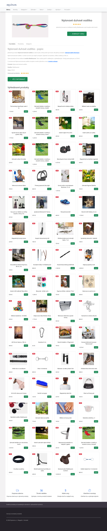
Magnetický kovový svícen (19, 238)
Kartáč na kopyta (42, 393)
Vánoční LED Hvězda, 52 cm (88, 212)
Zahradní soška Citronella (19, 159)
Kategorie (23, 9)
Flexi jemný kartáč (65, 212)
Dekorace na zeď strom (88, 291)
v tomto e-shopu (53, 61)
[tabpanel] (46, 61)
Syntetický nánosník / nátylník (89, 238)
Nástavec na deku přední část (65, 368)
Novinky (15, 9)
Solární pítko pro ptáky (89, 132)
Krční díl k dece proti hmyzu (18, 393)
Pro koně (66, 9)
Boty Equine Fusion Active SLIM (65, 159)
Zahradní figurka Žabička (89, 185)
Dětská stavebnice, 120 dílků (19, 316)
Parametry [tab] (21, 44)
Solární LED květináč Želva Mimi (19, 291)
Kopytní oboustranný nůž (42, 238)
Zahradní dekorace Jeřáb (42, 418)
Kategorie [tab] (29, 44)
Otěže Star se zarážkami (18, 368)
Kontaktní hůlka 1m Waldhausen (42, 265)
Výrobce (58, 9)
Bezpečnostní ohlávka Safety (65, 106)
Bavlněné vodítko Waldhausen (19, 417)
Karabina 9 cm (42, 342)
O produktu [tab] (12, 44)
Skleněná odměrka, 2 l (89, 418)
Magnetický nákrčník (65, 393)
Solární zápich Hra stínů (65, 132)
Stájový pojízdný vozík (89, 265)
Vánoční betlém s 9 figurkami (66, 342)
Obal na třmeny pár (89, 393)
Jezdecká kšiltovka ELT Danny (42, 212)
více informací (18, 79)
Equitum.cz (13, 520)
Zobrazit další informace (72, 52)
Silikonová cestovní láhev (19, 185)
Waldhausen (80, 27)
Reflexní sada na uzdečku (89, 106)
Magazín (20, 520)
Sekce (41, 9)
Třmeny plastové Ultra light (42, 185)
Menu (8, 10)
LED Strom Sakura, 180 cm (19, 342)
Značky (49, 9)
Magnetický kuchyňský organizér (89, 159)
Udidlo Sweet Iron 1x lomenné (89, 469)
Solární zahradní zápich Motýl (42, 442)
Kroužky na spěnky (19, 469)
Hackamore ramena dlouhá (89, 316)
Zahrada (33, 9)
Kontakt (26, 520)
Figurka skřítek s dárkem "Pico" (65, 291)
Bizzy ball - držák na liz (42, 291)
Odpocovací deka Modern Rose (42, 316)
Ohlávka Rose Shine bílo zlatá (89, 368)
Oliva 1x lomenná (42, 368)
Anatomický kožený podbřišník (65, 265)
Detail (26, 111)
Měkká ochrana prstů (65, 418)
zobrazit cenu (78, 34)
